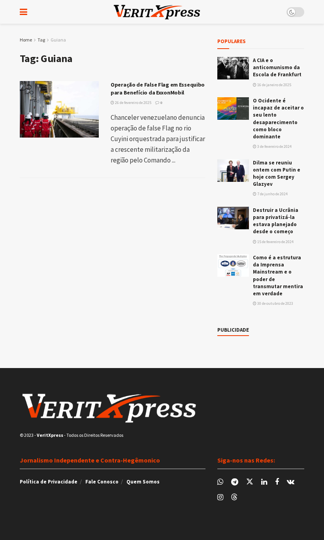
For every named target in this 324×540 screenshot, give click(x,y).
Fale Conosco (102, 481)
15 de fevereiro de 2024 (275, 241)
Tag (41, 40)
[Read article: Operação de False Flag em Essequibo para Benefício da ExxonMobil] (59, 109)
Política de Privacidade (48, 481)
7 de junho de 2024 (272, 193)
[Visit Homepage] (157, 12)
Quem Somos (143, 481)
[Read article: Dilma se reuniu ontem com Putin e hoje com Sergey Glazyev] (233, 170)
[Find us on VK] (290, 482)
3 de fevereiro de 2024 (274, 146)
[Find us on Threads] (234, 497)
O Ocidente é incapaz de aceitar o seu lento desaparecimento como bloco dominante (278, 118)
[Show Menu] (23, 12)
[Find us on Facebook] (277, 482)
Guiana (58, 40)
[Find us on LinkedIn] (264, 482)
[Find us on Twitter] (249, 482)
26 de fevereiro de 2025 (132, 102)
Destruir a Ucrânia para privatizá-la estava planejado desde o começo (275, 221)
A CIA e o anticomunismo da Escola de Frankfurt (277, 67)
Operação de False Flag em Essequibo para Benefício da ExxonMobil (158, 88)
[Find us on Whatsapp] (220, 482)
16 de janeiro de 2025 (273, 84)
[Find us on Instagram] (220, 497)
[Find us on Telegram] (234, 482)
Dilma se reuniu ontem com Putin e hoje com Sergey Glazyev (276, 173)
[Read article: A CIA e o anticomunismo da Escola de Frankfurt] (233, 68)
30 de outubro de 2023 (274, 303)
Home (26, 40)
